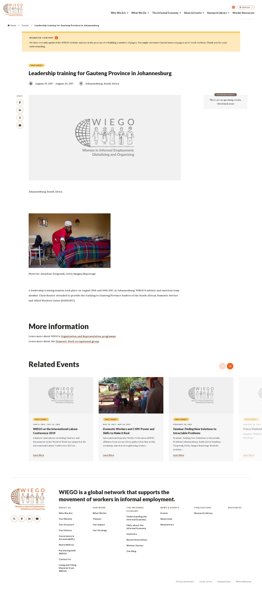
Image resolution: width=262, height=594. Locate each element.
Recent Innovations (136, 539)
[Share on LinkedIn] (20, 110)
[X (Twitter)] (14, 518)
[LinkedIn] (29, 518)
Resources (235, 508)
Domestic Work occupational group (77, 341)
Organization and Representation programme (88, 336)
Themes (97, 518)
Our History (65, 530)
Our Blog (131, 551)
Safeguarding (224, 581)
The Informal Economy (165, 12)
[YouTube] (37, 518)
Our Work (99, 508)
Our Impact (99, 524)
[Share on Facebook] (20, 102)
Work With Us (66, 544)
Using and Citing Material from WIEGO (67, 568)
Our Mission (65, 518)
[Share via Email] (20, 125)
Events (164, 513)
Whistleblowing (243, 581)
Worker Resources (243, 12)
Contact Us (65, 559)
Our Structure (66, 524)
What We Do (139, 12)
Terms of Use (205, 581)
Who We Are (118, 12)
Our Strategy (100, 530)
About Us (65, 508)
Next (230, 366)
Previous (222, 366)
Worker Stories (134, 545)
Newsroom (166, 518)
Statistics (131, 534)
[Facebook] (22, 518)
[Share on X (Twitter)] (20, 117)
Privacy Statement (185, 581)
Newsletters (167, 524)
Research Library (217, 12)
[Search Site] (233, 7)
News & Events (193, 12)
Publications (202, 508)
